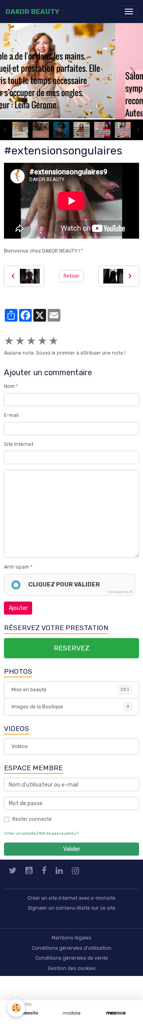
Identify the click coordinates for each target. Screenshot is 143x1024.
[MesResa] (116, 1013)
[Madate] (71, 1013)
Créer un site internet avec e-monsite (71, 898)
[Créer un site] (27, 1013)
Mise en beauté (70, 689)
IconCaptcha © (120, 592)
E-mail (11, 415)
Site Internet (18, 444)
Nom (9, 386)
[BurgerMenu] (128, 11)
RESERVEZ (71, 648)
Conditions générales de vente (71, 958)
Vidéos (20, 746)
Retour (71, 276)
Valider (71, 849)
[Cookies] (16, 1008)
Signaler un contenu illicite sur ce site (72, 908)
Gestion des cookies (72, 968)
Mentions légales (71, 938)
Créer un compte (20, 833)
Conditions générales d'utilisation (72, 948)
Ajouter (18, 608)
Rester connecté (32, 819)
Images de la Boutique (70, 707)
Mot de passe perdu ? (59, 833)
